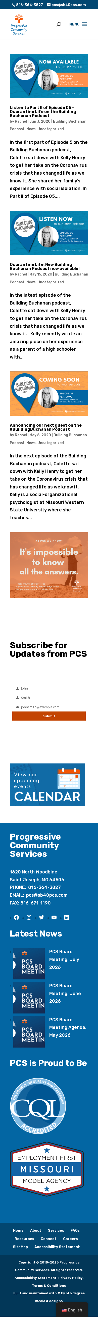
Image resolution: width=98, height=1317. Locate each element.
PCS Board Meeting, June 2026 (65, 993)
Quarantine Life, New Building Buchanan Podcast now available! (45, 266)
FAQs (75, 1230)
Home (18, 1230)
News (31, 129)
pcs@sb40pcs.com (47, 895)
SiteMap (20, 1247)
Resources (24, 1239)
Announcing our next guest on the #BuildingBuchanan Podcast (46, 427)
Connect (49, 1239)
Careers (70, 1239)
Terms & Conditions (49, 1285)
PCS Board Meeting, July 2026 (64, 959)
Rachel (21, 121)
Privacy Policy (70, 1278)
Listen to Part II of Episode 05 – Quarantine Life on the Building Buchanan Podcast (43, 111)
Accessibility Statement (57, 1247)
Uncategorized (50, 129)
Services (56, 1230)
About (35, 1230)
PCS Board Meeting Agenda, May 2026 (67, 1027)
